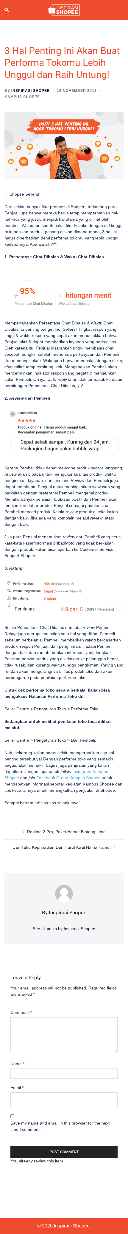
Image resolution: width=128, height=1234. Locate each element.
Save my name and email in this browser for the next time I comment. (60, 1126)
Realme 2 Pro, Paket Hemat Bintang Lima (66, 831)
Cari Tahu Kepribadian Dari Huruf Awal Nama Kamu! (62, 847)
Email (17, 1087)
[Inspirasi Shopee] (64, 9)
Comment (21, 1012)
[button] (6, 10)
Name (17, 1063)
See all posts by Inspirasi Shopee (64, 928)
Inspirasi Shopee (30, 91)
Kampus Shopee (22, 97)
